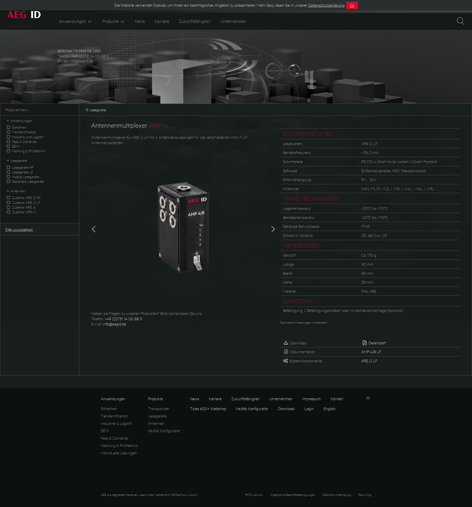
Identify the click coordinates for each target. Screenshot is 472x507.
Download (298, 342)
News (140, 21)
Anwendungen (72, 21)
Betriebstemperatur (299, 217)
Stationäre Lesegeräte (27, 181)
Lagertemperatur (297, 208)
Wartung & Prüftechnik (28, 151)
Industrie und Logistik (27, 137)
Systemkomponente (305, 360)
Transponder (158, 408)
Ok (352, 5)
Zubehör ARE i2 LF (25, 202)
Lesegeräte (97, 110)
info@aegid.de (81, 61)
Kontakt (337, 398)
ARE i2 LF (369, 360)
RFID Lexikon (254, 494)
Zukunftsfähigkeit (195, 21)
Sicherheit (18, 127)
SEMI (15, 146)
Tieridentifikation (24, 132)
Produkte (110, 21)
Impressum (311, 398)
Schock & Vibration (298, 235)
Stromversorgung (297, 179)
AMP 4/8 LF (371, 351)
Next (273, 228)
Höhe (287, 282)
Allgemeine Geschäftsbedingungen (292, 494)
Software (290, 170)
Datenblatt (377, 342)
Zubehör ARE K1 (23, 212)
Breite (287, 273)
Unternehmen (233, 21)
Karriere (162, 21)
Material (289, 291)
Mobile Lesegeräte (25, 176)
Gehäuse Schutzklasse (301, 226)
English (330, 408)
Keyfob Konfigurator (164, 430)
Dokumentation (302, 351)
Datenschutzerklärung (337, 494)
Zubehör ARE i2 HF (26, 197)
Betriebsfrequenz (297, 152)
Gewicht (289, 255)
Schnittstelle (293, 161)
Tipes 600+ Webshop (208, 408)
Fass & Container (24, 141)
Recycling (364, 494)
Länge (288, 264)
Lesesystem (292, 143)
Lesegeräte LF (22, 172)
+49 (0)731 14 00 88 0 (90, 56)
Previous (93, 228)
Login (309, 408)
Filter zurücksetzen (19, 229)
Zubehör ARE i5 (23, 207)
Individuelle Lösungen (119, 452)
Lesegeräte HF (22, 167)
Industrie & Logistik (116, 423)
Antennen (291, 188)
